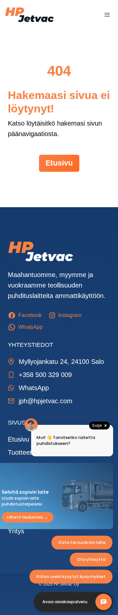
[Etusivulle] (40, 251)
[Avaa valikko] (107, 15)
